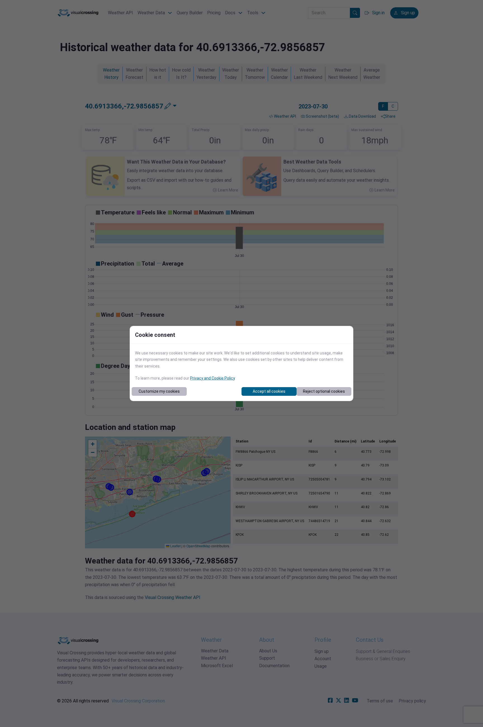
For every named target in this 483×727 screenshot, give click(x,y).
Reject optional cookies (324, 391)
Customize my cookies (159, 391)
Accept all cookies (269, 391)
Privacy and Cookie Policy (212, 378)
